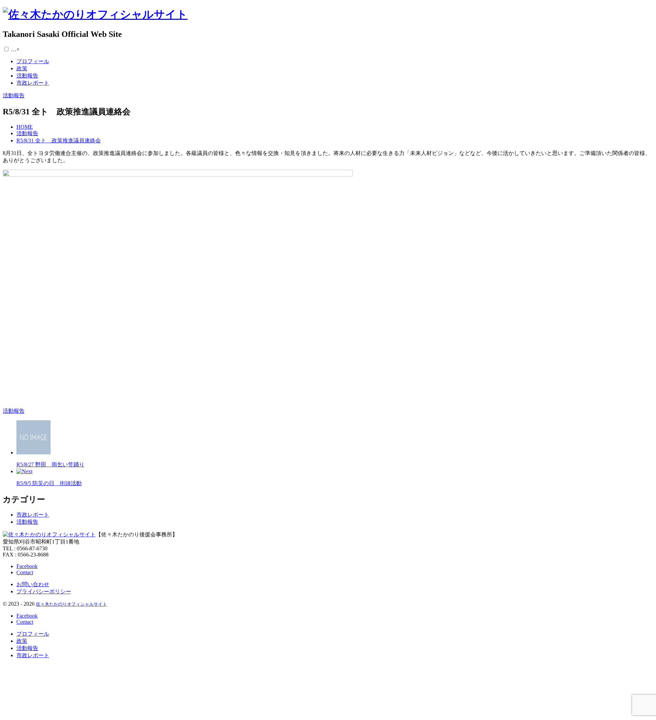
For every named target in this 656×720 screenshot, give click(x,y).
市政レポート (32, 515)
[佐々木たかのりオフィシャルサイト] (95, 14)
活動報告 (27, 522)
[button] (6, 49)
